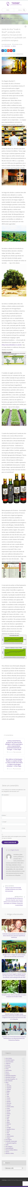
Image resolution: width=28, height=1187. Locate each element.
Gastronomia (8, 1070)
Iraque (8, 1115)
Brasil (14, 46)
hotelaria (7, 1074)
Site (4, 828)
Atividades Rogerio (9, 1060)
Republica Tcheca (11, 1129)
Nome (4, 815)
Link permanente (18, 752)
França (6, 1068)
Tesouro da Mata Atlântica (11, 1150)
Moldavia (9, 1124)
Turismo (7, 1151)
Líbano (8, 1122)
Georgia (8, 1110)
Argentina (9, 1087)
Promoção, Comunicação (11, 1141)
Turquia (8, 1134)
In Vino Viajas (4, 1180)
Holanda (8, 1113)
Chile (8, 1094)
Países (6, 1082)
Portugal (9, 1127)
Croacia (8, 1100)
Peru (8, 1125)
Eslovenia (9, 1103)
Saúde (6, 1144)
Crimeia (8, 1098)
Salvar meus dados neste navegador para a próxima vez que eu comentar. (14, 837)
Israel (8, 1117)
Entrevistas (8, 1067)
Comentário (6, 795)
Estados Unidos (10, 1106)
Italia (8, 1118)
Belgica (8, 1091)
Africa (8, 1084)
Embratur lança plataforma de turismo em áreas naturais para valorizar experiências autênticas (14, 935)
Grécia (8, 1112)
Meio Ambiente (8, 1080)
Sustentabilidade (9, 1148)
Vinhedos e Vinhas (9, 1153)
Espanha (9, 1105)
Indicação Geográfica (11, 1143)
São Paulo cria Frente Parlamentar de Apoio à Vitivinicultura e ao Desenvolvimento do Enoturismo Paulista (14, 1038)
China (8, 1096)
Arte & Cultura (8, 1058)
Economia (7, 1065)
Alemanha (9, 1086)
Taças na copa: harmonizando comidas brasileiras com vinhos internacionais (13, 888)
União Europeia (10, 1136)
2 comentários (6, 46)
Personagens (8, 1139)
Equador (9, 1101)
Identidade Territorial (10, 1077)
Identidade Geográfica (10, 1075)
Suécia (8, 1131)
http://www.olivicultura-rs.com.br (11, 345)
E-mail (5, 821)
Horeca (7, 1072)
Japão (8, 1120)
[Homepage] (14, 4)
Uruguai (8, 1138)
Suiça (8, 1132)
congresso (7, 1063)
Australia (9, 1089)
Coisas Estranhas (9, 1061)
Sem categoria (8, 1146)
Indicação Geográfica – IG (11, 1079)
